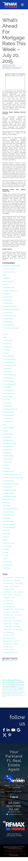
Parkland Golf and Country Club (13, 477)
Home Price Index (19, 609)
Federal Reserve (8, 318)
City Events (6, 294)
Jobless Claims (17, 621)
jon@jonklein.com (15, 814)
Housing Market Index (9, 618)
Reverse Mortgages (9, 527)
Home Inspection (8, 378)
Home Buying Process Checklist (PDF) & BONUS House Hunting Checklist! (13, 682)
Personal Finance (8, 499)
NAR (10, 629)
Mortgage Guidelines (9, 443)
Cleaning (5, 586)
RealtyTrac (16, 641)
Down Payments (14, 586)
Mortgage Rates (8, 446)
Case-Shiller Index (8, 287)
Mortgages (17, 626)
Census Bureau (19, 583)
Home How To (7, 368)
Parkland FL (7, 468)
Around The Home (9, 269)
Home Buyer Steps (15, 690)
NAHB (20, 67)
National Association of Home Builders (11, 68)
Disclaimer (5, 854)
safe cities (6, 530)
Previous (6, 14)
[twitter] (4, 735)
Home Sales (15, 612)
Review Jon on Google (14, 791)
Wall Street (6, 568)
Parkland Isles (7, 487)
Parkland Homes (8, 480)
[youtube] (13, 730)
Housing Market (8, 418)
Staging (16, 644)
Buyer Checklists (8, 281)
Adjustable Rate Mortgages (11, 265)
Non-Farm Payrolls (8, 635)
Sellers (5, 540)
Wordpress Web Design (18, 854)
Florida (5, 334)
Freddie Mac (8, 67)
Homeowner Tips (8, 412)
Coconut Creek (8, 297)
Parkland (6, 465)
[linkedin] (8, 730)
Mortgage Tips (7, 449)
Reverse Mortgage (9, 524)
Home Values (7, 403)
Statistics (6, 549)
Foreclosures (7, 343)
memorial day (7, 437)
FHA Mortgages (8, 322)
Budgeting (6, 278)
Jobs (4, 424)
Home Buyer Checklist (12, 689)
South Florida (7, 546)
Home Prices (6, 612)
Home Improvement (9, 375)
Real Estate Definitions (10, 509)
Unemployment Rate (9, 649)
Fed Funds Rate (18, 592)
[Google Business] (18, 730)
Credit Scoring (7, 312)
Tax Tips (5, 555)
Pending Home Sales (9, 496)
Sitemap (7, 850)
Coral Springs (7, 300)
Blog (4, 275)
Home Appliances (8, 356)
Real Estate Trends (9, 515)
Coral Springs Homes (9, 306)
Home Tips (6, 399)
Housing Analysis (8, 415)
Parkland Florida (8, 471)
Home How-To (7, 371)
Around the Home (8, 577)
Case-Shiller (17, 580)
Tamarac (5, 552)
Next (22, 14)
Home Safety (7, 387)
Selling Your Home (9, 543)
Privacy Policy (13, 851)
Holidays (6, 353)
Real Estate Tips (8, 512)
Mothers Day (7, 452)
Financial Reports (8, 325)
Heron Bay (6, 350)
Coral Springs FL (8, 303)
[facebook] (4, 730)
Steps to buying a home (12, 695)
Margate (5, 431)
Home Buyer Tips (8, 362)
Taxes (5, 558)
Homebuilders (7, 406)
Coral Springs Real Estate (11, 309)
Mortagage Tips (8, 440)
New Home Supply (8, 632)
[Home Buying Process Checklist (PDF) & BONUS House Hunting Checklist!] (14, 669)
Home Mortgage (8, 381)
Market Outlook (11, 66)
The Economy (7, 562)
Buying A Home (7, 580)
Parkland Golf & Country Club (12, 474)
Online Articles (7, 459)
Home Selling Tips (8, 393)
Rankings (6, 502)
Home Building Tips (9, 359)
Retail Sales (6, 518)
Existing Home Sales (9, 315)
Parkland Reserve (8, 493)
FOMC (5, 337)
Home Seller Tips (8, 390)
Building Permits (19, 577)
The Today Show (7, 646)
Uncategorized (8, 565)
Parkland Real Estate (9, 490)
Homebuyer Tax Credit (10, 409)
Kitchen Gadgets (8, 428)
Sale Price (6, 537)
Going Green (7, 346)
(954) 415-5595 (15, 812)
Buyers (5, 284)
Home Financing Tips (9, 365)
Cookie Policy (20, 851)
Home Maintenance (8, 603)
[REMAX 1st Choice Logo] (10, 2)
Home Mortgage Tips (9, 384)
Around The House (9, 272)
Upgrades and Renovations (10, 652)
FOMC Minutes (8, 340)
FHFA (4, 595)
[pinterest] (10, 735)
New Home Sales (8, 456)
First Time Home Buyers (10, 328)
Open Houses (7, 462)
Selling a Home (7, 644)
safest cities (6, 533)
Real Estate (6, 505)
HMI (13, 597)
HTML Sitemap (13, 850)
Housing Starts (14, 67)
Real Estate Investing (9, 638)
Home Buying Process (16, 692)
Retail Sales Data (8, 521)
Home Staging (7, 396)
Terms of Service (14, 852)
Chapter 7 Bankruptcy (10, 290)
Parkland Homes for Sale (10, 484)
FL (4, 331)
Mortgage (16, 623)
